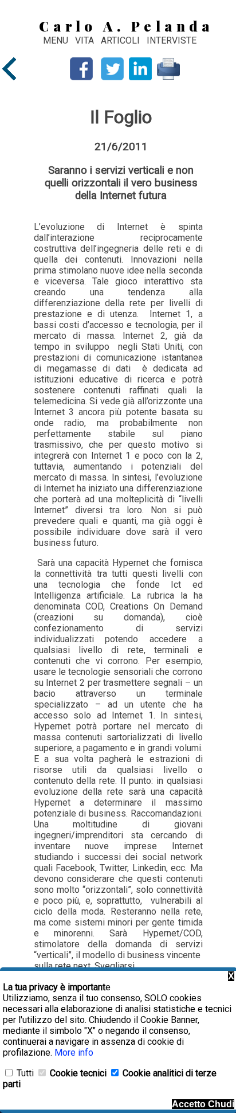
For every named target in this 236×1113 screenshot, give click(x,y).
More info (73, 1052)
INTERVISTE (171, 40)
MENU (55, 40)
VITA (85, 40)
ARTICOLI (121, 40)
